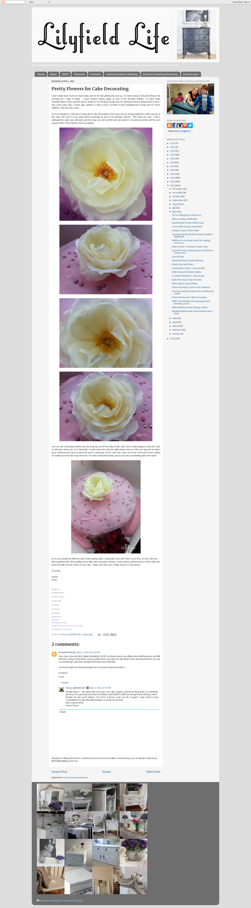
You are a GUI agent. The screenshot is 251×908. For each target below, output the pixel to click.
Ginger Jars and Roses (183, 264)
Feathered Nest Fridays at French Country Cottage (67, 626)
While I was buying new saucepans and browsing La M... (191, 302)
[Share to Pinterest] (115, 634)
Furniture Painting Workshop (160, 74)
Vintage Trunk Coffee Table (185, 230)
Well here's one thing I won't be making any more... (191, 241)
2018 (172, 162)
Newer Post (59, 771)
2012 (172, 185)
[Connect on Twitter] (190, 127)
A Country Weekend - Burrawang (188, 276)
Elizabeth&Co (56, 620)
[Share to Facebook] (112, 634)
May (174, 318)
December (177, 189)
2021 (172, 151)
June (174, 212)
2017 (172, 166)
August (176, 204)
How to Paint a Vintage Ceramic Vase (190, 246)
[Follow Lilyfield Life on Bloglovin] (179, 132)
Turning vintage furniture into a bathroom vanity (193, 292)
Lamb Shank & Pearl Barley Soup (188, 223)
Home (41, 74)
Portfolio (95, 74)
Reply (61, 677)
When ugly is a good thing (184, 283)
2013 (172, 181)
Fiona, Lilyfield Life (71, 634)
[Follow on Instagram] (180, 127)
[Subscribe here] (169, 127)
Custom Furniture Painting (122, 74)
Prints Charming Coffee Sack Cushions (191, 287)
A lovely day (178, 257)
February (177, 330)
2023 (172, 143)
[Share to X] (109, 634)
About (53, 74)
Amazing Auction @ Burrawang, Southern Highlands (192, 235)
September (178, 200)
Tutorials (79, 74)
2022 (172, 147)
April (175, 322)
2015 (172, 174)
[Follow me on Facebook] (175, 127)
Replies (65, 682)
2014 (172, 178)
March (175, 326)
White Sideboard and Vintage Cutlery (190, 307)
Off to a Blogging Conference (186, 215)
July (174, 208)
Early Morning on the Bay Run (187, 280)
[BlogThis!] (106, 634)
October (176, 196)
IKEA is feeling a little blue (184, 219)
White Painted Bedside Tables (186, 272)
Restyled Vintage (67, 652)
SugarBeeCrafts (56, 617)
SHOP (65, 74)
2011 (172, 338)
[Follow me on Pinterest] (185, 127)
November (177, 192)
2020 (172, 155)
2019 (172, 158)
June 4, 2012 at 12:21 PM (88, 652)
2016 (172, 170)
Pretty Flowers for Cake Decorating (189, 297)
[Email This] (104, 634)
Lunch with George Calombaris (187, 226)
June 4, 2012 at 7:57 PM (100, 688)
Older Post (153, 771)
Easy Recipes (191, 74)
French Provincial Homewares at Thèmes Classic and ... (192, 251)
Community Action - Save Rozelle (188, 268)
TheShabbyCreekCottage (59, 622)
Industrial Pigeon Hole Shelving (187, 260)
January (176, 334)
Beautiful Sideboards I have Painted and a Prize (192, 312)
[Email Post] (99, 634)
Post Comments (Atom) (75, 777)
